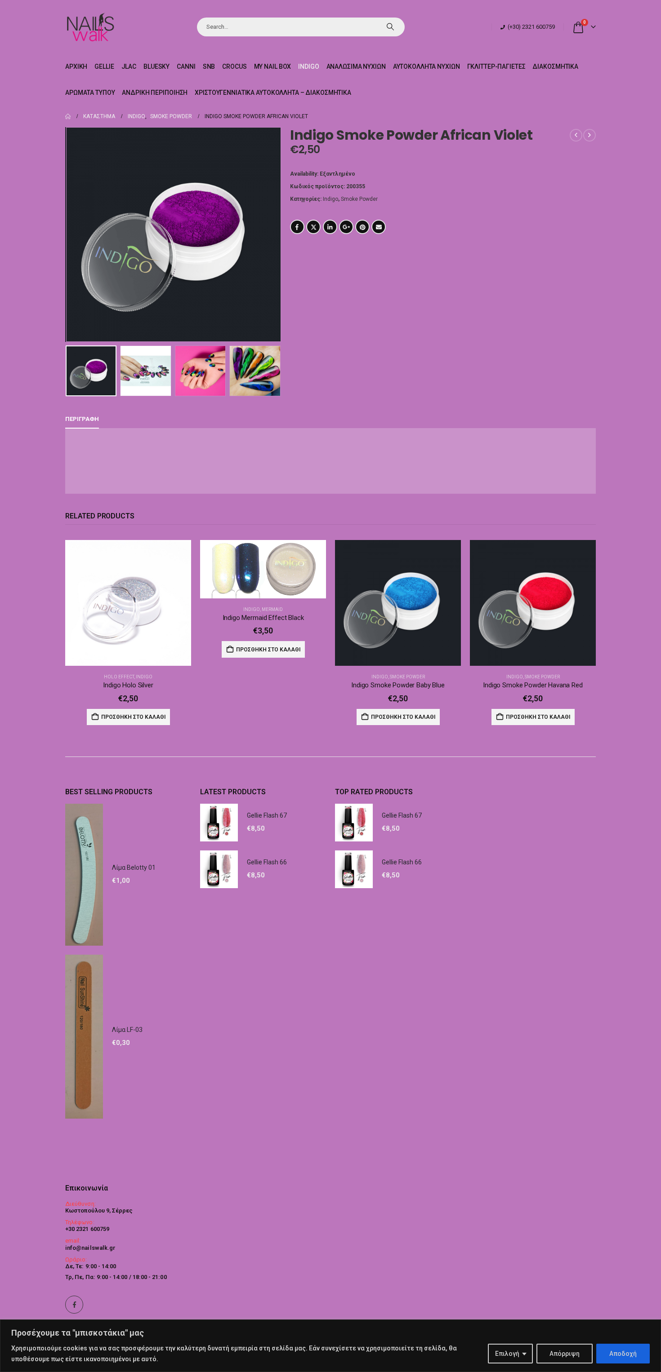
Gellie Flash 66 (267, 862)
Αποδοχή (623, 1353)
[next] (589, 135)
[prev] (576, 135)
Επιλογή (507, 1353)
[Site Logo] (90, 26)
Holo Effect (119, 676)
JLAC (129, 66)
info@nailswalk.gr (90, 1247)
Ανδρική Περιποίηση (155, 92)
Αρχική (76, 66)
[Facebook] (74, 1305)
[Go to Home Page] (68, 116)
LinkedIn (330, 227)
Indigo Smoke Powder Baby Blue (398, 685)
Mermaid (272, 609)
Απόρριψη (564, 1353)
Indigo (308, 66)
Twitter (313, 227)
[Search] (390, 27)
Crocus (234, 66)
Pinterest (362, 227)
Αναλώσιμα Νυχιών (356, 66)
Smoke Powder (359, 199)
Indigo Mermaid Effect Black (263, 618)
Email (378, 227)
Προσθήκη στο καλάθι (133, 717)
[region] (330, 1345)
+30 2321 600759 (87, 1229)
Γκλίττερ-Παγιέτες (496, 66)
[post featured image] (128, 603)
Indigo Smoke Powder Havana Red (533, 685)
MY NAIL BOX (272, 66)
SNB (209, 66)
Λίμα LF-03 (127, 1029)
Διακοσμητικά (555, 66)
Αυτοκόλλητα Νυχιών (426, 66)
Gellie (104, 66)
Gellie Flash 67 (267, 815)
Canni (186, 66)
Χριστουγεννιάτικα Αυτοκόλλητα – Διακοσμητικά (273, 92)
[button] (67, 234)
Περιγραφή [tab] (82, 419)
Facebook (297, 227)
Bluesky (156, 66)
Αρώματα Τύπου (90, 92)
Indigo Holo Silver (128, 685)
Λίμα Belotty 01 (134, 867)
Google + (346, 227)
